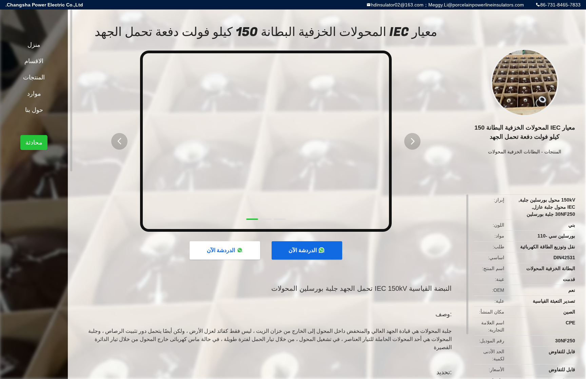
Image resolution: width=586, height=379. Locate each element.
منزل (33, 44)
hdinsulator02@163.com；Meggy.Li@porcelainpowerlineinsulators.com (447, 4)
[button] (119, 141)
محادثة (33, 142)
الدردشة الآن (303, 250)
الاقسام (33, 61)
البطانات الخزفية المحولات (514, 151)
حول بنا (34, 110)
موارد (34, 93)
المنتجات (552, 151)
